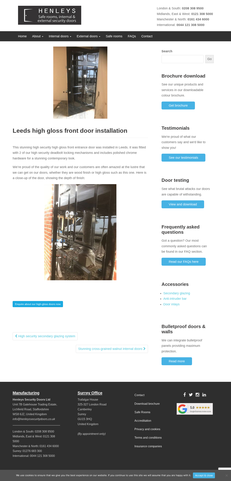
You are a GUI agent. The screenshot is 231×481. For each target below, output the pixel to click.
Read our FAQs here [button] (184, 261)
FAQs (132, 36)
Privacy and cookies (147, 429)
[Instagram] (197, 394)
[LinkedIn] (204, 394)
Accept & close (204, 475)
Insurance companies (148, 446)
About (37, 36)
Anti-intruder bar (175, 298)
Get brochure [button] (178, 105)
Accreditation (142, 420)
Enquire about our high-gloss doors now (38, 304)
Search (167, 51)
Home (22, 36)
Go (209, 59)
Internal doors (59, 36)
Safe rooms (114, 36)
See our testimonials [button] (183, 157)
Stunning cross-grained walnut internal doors (110, 349)
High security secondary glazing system (46, 336)
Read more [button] (177, 361)
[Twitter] (191, 394)
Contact (146, 36)
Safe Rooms (142, 412)
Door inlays (171, 304)
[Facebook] (184, 394)
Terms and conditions (148, 437)
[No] (226, 475)
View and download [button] (183, 204)
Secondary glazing (176, 293)
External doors (88, 36)
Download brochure (147, 403)
